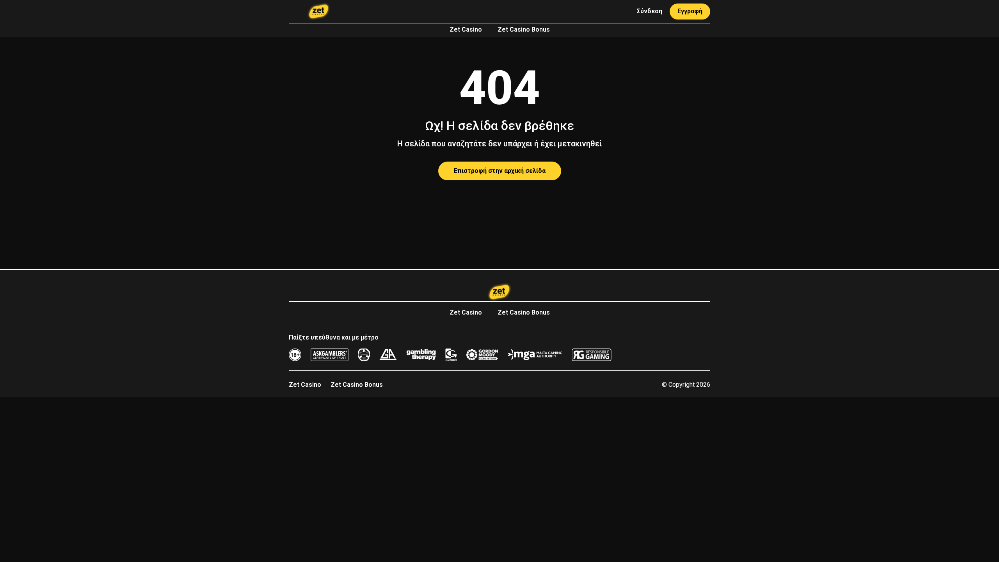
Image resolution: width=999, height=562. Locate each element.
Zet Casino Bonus (524, 29)
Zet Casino (466, 29)
